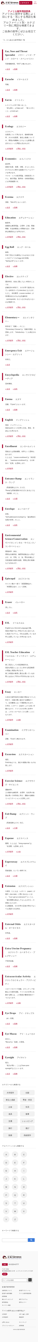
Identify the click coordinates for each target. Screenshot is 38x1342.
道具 (10, 1114)
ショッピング (27, 1121)
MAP (4, 1274)
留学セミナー (22, 1302)
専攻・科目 (27, 1100)
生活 (27, 1107)
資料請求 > (26, 3)
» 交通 (15, 499)
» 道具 (15, 389)
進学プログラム (23, 1299)
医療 (10, 1135)
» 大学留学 (9, 148)
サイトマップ (22, 1322)
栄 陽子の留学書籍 (7, 1293)
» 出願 (18, 720)
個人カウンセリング (7, 1299)
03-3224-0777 (14, 1264)
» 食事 (15, 116)
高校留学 (27, 1135)
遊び (27, 1128)
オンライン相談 (6, 1305)
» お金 (18, 851)
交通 (10, 1121)
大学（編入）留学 (24, 1314)
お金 (10, 1107)
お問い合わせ (5, 1322)
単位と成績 (10, 1100)
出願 (27, 1093)
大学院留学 (5, 1317)
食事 (27, 1114)
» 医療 (15, 69)
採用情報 (4, 1296)
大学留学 (10, 1093)
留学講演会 (5, 1302)
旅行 (10, 1128)
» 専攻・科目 (21, 148)
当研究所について (7, 1290)
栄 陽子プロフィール (24, 1290)
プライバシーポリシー (8, 1325)
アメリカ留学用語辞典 (25, 1293)
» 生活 (7, 69)
